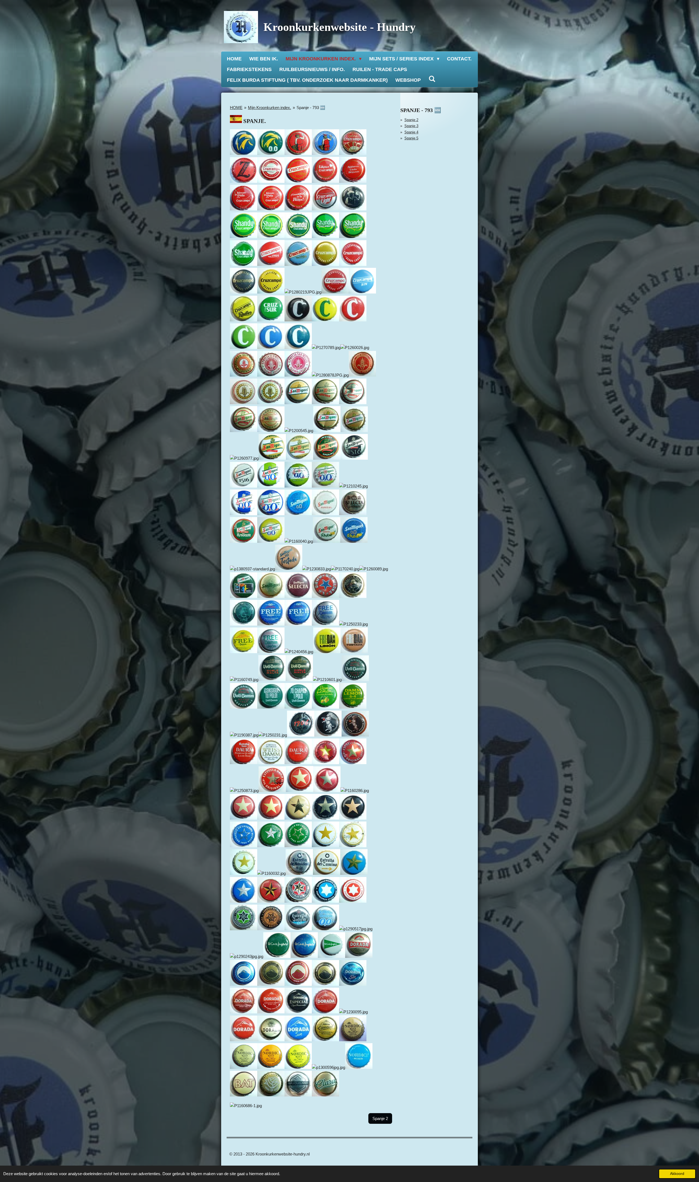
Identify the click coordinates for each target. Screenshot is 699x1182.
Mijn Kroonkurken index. (269, 107)
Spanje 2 (411, 120)
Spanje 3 (411, 126)
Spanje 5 (411, 138)
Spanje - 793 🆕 (311, 107)
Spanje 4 (411, 132)
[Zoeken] (432, 79)
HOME (236, 107)
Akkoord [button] (677, 1174)
